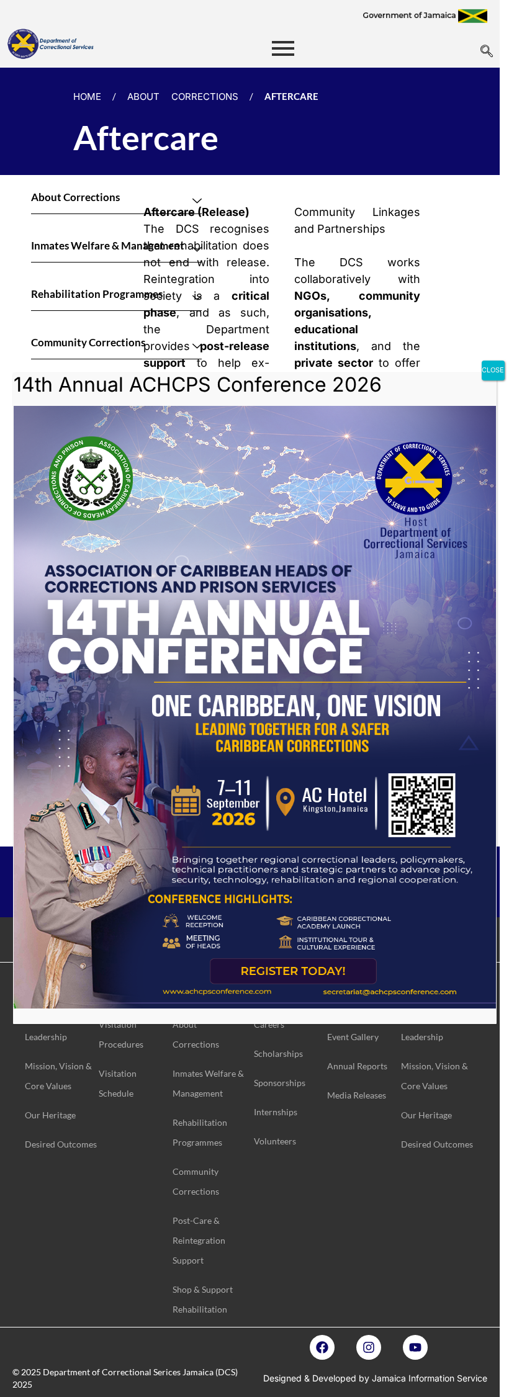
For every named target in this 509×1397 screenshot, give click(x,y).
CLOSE (493, 370)
